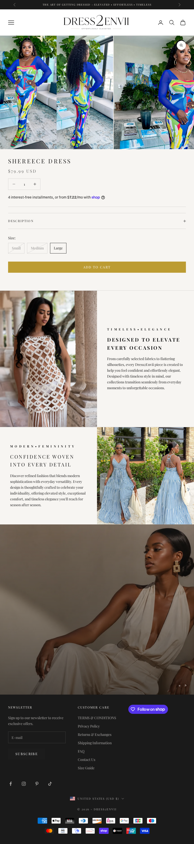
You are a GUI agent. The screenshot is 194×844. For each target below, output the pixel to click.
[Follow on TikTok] (50, 783)
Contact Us (86, 759)
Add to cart (97, 267)
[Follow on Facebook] (10, 783)
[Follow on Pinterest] (36, 783)
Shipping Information (95, 742)
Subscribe (26, 754)
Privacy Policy (89, 726)
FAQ (81, 751)
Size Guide (86, 768)
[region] (97, 609)
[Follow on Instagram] (23, 783)
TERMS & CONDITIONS (97, 717)
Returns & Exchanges (94, 734)
